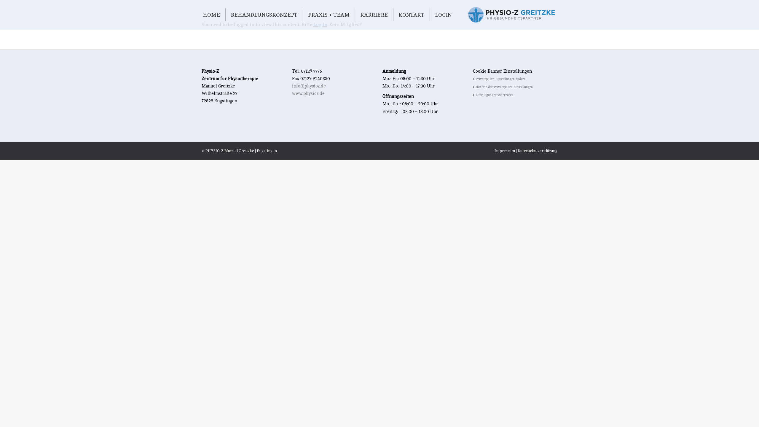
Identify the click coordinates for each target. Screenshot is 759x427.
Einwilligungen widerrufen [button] (494, 95)
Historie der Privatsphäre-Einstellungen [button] (504, 87)
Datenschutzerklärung (537, 151)
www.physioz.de (308, 93)
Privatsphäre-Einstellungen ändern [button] (501, 79)
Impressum (505, 151)
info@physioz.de (309, 86)
